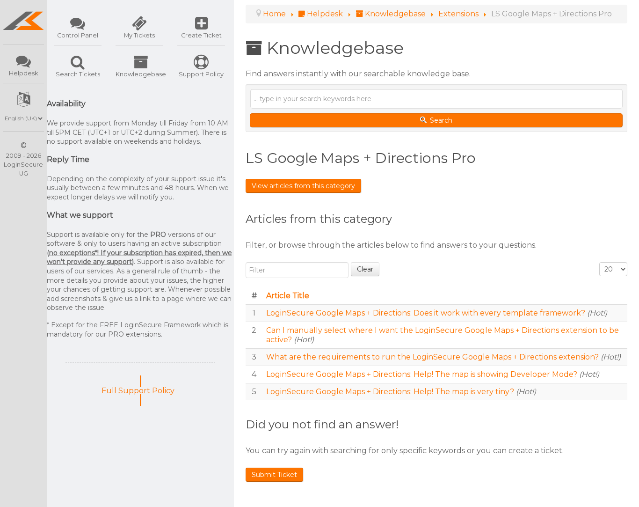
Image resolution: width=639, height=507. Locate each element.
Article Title (287, 295)
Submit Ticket (274, 474)
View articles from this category (303, 186)
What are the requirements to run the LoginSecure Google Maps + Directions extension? (433, 357)
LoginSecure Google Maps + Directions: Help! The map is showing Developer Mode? (422, 374)
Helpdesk (23, 73)
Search (440, 120)
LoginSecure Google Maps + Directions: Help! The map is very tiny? (391, 391)
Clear (365, 269)
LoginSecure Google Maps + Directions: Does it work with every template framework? (426, 313)
